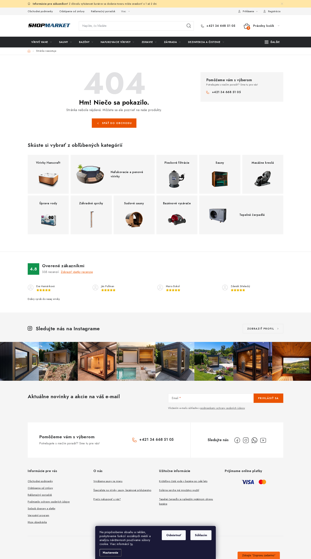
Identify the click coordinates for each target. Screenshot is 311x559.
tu (131, 544)
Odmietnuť (173, 535)
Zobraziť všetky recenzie (77, 272)
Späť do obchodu (117, 123)
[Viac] (272, 42)
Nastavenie (110, 553)
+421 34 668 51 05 (220, 26)
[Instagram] (246, 440)
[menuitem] (41, 42)
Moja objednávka (37, 522)
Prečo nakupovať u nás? (107, 499)
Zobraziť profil (260, 328)
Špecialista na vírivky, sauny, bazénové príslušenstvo (122, 490)
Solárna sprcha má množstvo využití (179, 490)
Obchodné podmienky (40, 11)
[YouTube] (263, 440)
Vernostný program (38, 515)
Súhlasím (201, 535)
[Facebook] (237, 440)
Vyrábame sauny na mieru (108, 481)
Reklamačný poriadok (103, 11)
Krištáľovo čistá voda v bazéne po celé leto (183, 481)
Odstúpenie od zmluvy (72, 11)
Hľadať (189, 26)
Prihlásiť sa (268, 398)
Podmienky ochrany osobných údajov (49, 501)
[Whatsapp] (254, 440)
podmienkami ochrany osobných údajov (222, 408)
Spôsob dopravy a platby (41, 508)
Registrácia (274, 11)
